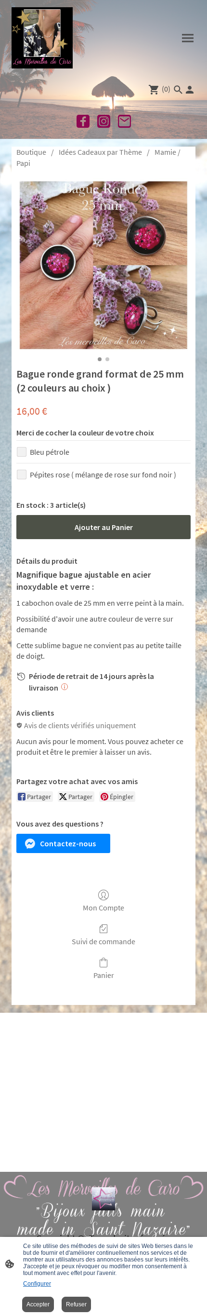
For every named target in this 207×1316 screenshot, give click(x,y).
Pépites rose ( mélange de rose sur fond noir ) (103, 474)
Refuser (76, 1304)
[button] (63, 843)
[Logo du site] (42, 37)
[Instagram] (103, 121)
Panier (103, 975)
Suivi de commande (103, 941)
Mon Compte (103, 907)
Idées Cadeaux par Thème (100, 152)
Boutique (31, 152)
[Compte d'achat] (189, 89)
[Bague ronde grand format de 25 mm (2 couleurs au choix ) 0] (103, 265)
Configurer (37, 1283)
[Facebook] (83, 121)
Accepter (38, 1304)
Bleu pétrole (49, 452)
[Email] (124, 121)
